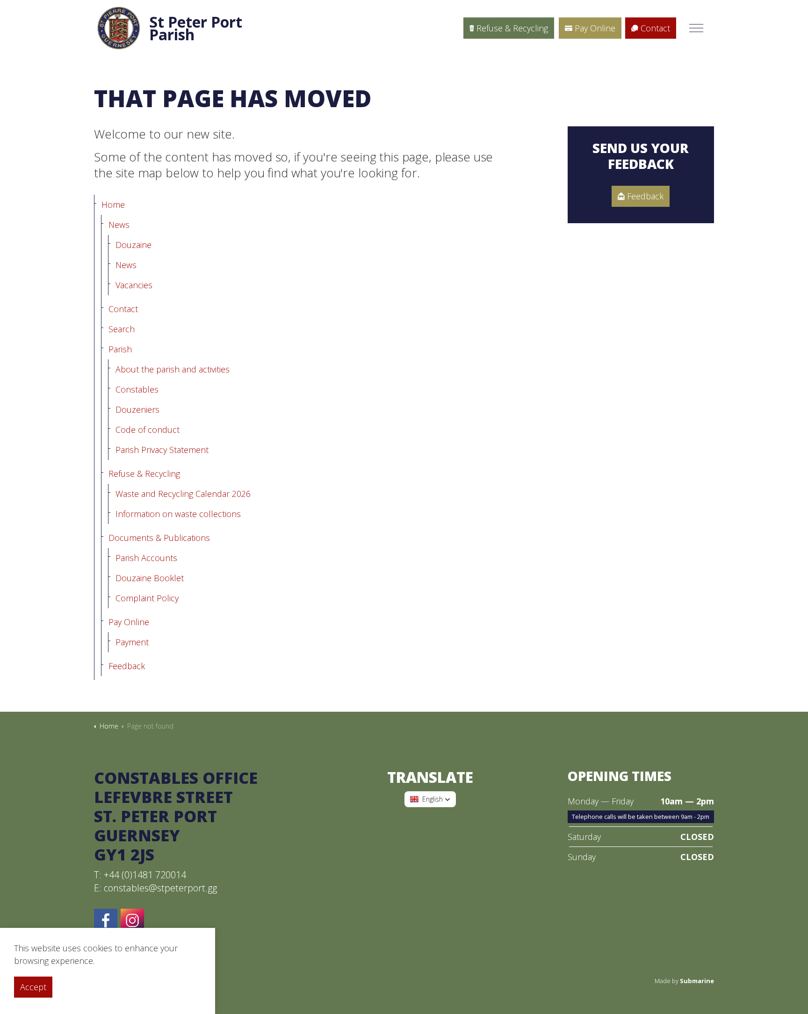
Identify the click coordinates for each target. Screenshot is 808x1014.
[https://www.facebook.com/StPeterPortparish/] (105, 920)
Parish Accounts (146, 557)
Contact (655, 28)
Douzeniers (137, 409)
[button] (430, 799)
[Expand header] (696, 28)
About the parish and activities (172, 369)
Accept (33, 986)
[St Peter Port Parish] (119, 28)
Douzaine (133, 244)
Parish (120, 349)
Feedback (126, 665)
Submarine (697, 981)
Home (113, 204)
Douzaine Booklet (149, 578)
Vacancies (133, 285)
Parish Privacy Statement (162, 449)
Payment (132, 642)
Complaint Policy (147, 598)
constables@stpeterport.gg (160, 888)
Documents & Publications (159, 537)
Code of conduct (147, 429)
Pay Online (595, 28)
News (119, 224)
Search (121, 329)
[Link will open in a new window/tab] (132, 920)
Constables (137, 389)
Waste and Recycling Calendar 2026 (183, 493)
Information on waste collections (178, 513)
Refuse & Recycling (512, 28)
